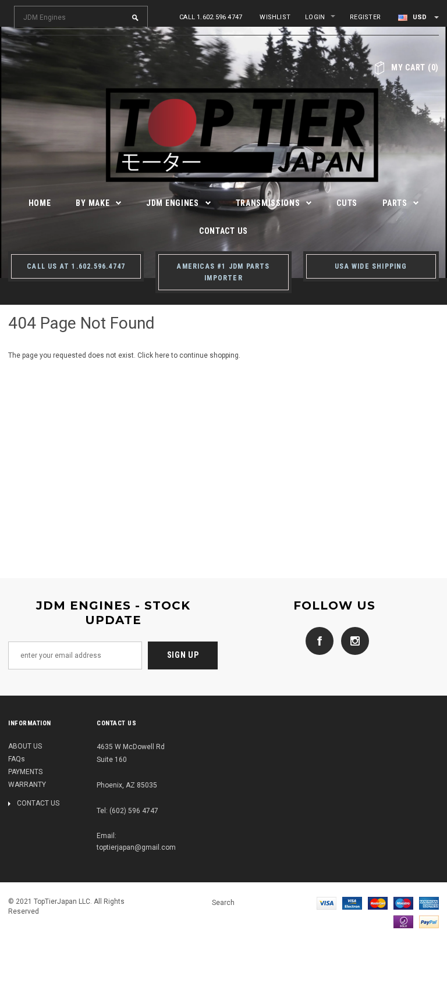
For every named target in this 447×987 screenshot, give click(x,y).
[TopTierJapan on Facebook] (317, 640)
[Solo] (403, 921)
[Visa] (326, 903)
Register (365, 17)
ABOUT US (25, 746)
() (415, 67)
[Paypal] (429, 921)
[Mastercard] (378, 903)
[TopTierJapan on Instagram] (352, 640)
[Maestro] (403, 903)
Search (223, 903)
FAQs (16, 759)
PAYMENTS (25, 772)
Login (315, 17)
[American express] (429, 903)
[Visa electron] (352, 903)
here (162, 355)
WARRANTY (27, 785)
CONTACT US (38, 803)
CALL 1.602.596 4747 (210, 17)
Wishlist (275, 17)
